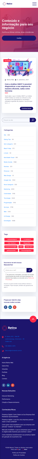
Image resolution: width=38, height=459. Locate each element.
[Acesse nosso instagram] (14, 307)
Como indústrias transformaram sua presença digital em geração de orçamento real (18, 436)
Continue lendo (26, 108)
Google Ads (7, 180)
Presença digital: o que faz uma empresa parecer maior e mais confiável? (17, 420)
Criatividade (7, 193)
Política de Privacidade (19, 452)
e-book (6, 153)
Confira (19, 38)
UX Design (7, 216)
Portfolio (4, 372)
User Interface (12, 243)
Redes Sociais (8, 162)
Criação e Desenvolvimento (10, 402)
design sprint (29, 246)
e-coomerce (27, 239)
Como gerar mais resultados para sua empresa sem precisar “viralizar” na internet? (18, 425)
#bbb (21, 246)
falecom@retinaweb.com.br (13, 350)
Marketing (7, 189)
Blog (3, 375)
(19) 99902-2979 (10, 346)
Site (5, 135)
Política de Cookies (19, 455)
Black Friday (7, 148)
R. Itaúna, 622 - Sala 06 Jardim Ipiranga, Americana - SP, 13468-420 (15, 339)
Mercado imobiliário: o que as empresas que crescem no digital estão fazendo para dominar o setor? (19, 431)
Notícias (6, 166)
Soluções (5, 369)
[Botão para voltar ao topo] (33, 319)
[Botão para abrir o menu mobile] (34, 3)
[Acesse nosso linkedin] (10, 307)
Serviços (6, 207)
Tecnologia (7, 198)
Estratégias (7, 220)
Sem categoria (8, 144)
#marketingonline (26, 250)
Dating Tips (7, 139)
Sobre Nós (5, 366)
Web (5, 211)
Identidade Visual (9, 157)
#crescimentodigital (10, 246)
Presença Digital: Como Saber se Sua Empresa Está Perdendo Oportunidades (18, 415)
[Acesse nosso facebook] (5, 307)
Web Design (7, 175)
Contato (4, 378)
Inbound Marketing (8, 396)
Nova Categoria (8, 184)
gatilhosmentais (11, 250)
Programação (8, 202)
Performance (6, 399)
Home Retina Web (7, 362)
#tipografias (27, 243)
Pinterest (6, 171)
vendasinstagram (12, 239)
